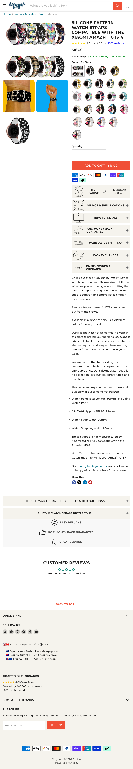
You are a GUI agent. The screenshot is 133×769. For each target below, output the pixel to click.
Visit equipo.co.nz (50, 651)
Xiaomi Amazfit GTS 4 (29, 14)
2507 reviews (116, 43)
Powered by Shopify (66, 762)
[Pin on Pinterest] (90, 482)
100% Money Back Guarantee (99, 230)
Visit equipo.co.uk (45, 659)
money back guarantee (92, 466)
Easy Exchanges (105, 255)
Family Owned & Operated (98, 267)
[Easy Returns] (66, 523)
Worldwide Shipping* (106, 242)
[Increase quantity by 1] (101, 153)
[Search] (117, 6)
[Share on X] (79, 482)
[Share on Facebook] (74, 482)
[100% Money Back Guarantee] (66, 533)
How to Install (105, 217)
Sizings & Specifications (105, 205)
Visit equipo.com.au (46, 655)
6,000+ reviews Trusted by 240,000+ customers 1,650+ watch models (22, 686)
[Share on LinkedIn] (85, 482)
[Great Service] (66, 543)
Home (7, 14)
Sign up (56, 725)
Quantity (77, 146)
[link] (101, 43)
